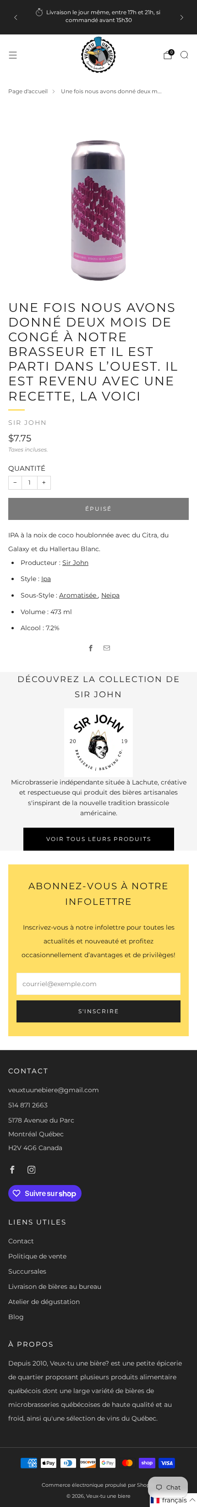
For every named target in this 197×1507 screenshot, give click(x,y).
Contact (21, 1241)
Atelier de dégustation (44, 1302)
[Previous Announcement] (15, 17)
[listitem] (98, 17)
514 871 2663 (28, 1105)
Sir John (27, 422)
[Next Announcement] (181, 17)
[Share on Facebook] (90, 648)
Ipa (46, 579)
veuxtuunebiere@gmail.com (53, 1090)
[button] (173, 1500)
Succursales (27, 1271)
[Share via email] (106, 648)
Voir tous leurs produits (98, 838)
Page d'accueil (28, 91)
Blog (16, 1317)
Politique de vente (37, 1256)
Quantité (26, 468)
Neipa (110, 595)
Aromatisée (78, 595)
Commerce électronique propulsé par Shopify (99, 1485)
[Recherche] (184, 54)
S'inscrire (98, 1011)
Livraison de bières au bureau (54, 1286)
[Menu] (12, 55)
